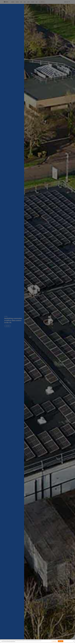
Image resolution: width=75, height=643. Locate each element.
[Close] (74, 641)
